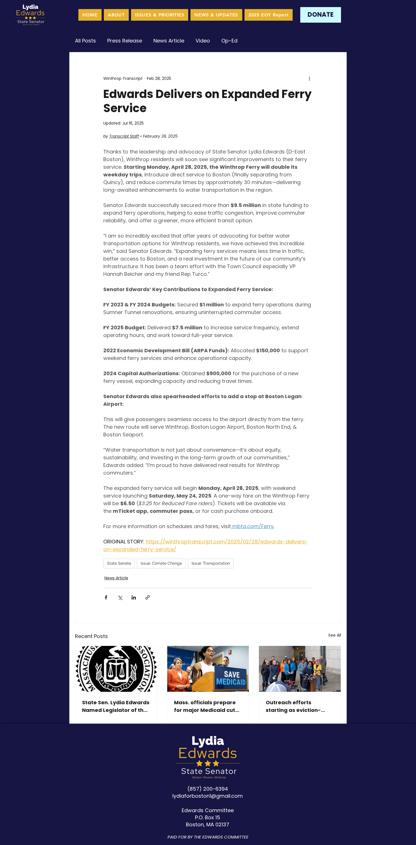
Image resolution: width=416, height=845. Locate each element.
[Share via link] (147, 597)
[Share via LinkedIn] (133, 597)
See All (334, 635)
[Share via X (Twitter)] (120, 597)
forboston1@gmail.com (213, 795)
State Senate (119, 563)
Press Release (124, 41)
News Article (168, 41)
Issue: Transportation (211, 563)
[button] (159, 15)
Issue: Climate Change (161, 563)
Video (203, 41)
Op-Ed (229, 41)
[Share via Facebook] (106, 597)
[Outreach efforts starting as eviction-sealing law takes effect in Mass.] (300, 669)
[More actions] (309, 78)
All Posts (85, 41)
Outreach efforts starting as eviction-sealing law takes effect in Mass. (298, 706)
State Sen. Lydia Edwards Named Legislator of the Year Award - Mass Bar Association (115, 706)
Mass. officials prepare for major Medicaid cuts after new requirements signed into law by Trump (208, 706)
